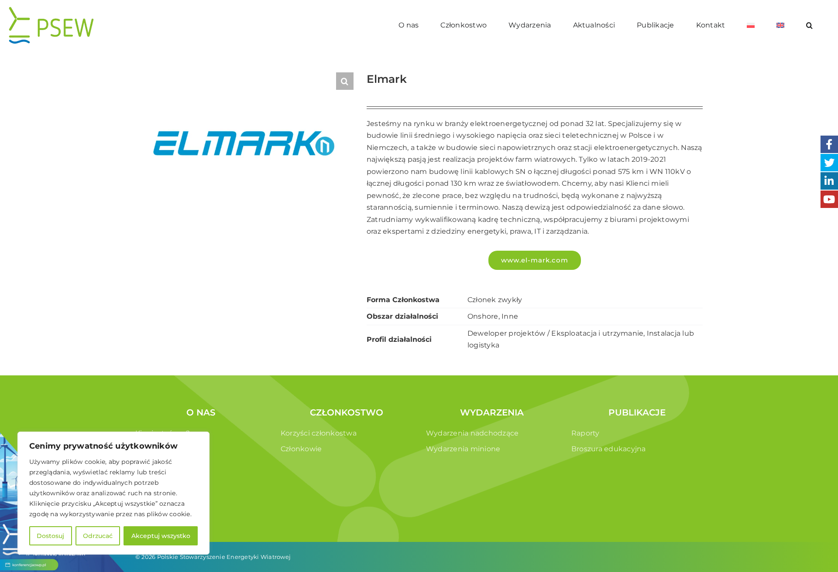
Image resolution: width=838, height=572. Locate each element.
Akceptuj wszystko (160, 536)
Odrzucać (98, 536)
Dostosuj (50, 536)
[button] (809, 25)
